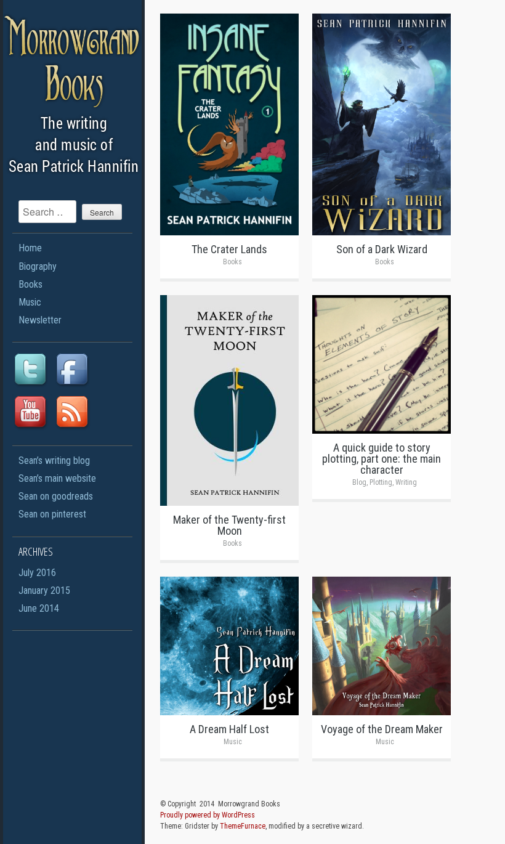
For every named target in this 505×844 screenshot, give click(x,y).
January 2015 (44, 590)
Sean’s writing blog (54, 460)
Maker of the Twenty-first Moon (229, 525)
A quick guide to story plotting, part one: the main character (381, 458)
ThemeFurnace (242, 826)
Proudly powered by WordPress (207, 815)
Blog (359, 482)
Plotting (381, 482)
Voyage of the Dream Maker (382, 729)
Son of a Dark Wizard (381, 249)
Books (30, 284)
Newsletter (40, 320)
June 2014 (38, 608)
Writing (406, 482)
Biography (37, 266)
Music (29, 302)
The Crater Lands (229, 249)
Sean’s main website (57, 478)
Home (30, 248)
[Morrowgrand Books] (75, 181)
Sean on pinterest (52, 514)
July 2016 (37, 572)
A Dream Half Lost (229, 729)
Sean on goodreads (55, 496)
